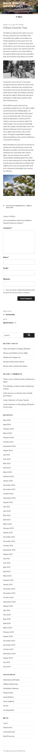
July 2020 (6, 610)
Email (6, 268)
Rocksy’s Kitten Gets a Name (13, 362)
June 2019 (7, 667)
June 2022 (7, 511)
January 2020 (8, 636)
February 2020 (8, 632)
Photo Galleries (8, 701)
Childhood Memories (15, 205)
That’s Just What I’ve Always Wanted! (16, 349)
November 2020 (9, 593)
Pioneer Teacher (23, 400)
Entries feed (7, 728)
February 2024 (8, 438)
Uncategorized (8, 710)
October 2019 (8, 649)
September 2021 (9, 550)
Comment (7, 228)
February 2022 (8, 528)
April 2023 (7, 468)
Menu (20, 17)
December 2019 (9, 641)
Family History (8, 693)
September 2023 (9, 446)
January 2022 (8, 533)
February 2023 (8, 476)
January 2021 (8, 584)
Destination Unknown (11, 688)
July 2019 (6, 662)
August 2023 (8, 450)
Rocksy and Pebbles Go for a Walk (15, 353)
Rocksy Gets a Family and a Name (15, 366)
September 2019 (9, 654)
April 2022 (7, 520)
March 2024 (7, 433)
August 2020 (8, 606)
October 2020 (8, 597)
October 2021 (8, 546)
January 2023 (8, 481)
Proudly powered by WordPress (14, 751)
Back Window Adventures (14, 5)
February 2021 (8, 580)
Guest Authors (8, 697)
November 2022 (9, 489)
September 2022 (9, 498)
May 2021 (6, 567)
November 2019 (9, 645)
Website (6, 279)
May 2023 (7, 463)
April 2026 (7, 425)
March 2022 (7, 524)
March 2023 (7, 472)
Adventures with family (11, 680)
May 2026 (7, 420)
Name (6, 257)
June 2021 (7, 563)
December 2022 (9, 485)
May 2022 (7, 515)
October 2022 (8, 494)
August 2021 (8, 554)
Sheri (21, 24)
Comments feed (9, 732)
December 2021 (9, 537)
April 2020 (7, 623)
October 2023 (8, 442)
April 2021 (7, 571)
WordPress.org (8, 736)
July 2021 (6, 559)
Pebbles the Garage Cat (11, 357)
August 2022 (8, 502)
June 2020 (7, 615)
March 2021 (7, 576)
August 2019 (8, 658)
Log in (5, 723)
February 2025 (8, 429)
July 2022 (6, 507)
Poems (5, 706)
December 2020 (9, 589)
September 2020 (9, 602)
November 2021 (9, 541)
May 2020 (7, 619)
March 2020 (7, 628)
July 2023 (6, 455)
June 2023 (7, 459)
